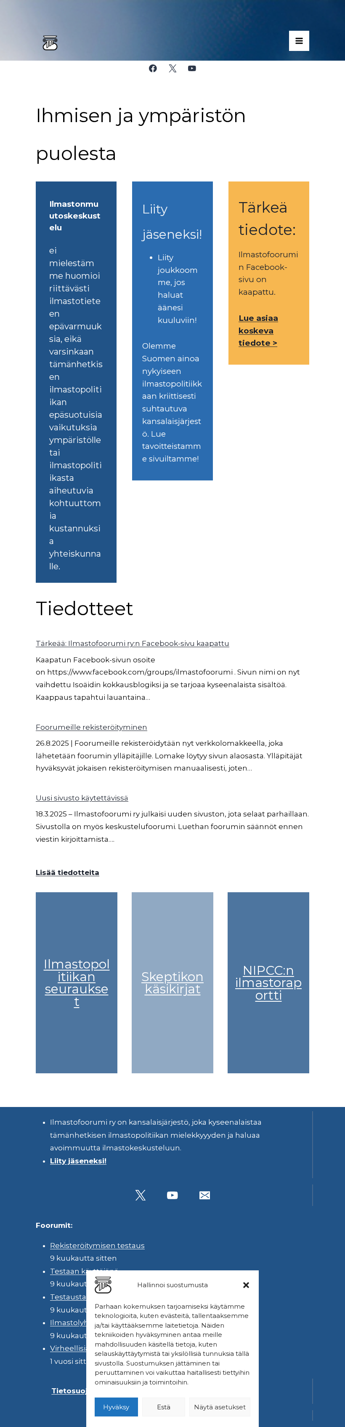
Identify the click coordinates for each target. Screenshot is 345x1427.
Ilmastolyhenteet (82, 1322)
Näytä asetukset (220, 1407)
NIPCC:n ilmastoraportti (268, 983)
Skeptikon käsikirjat (172, 983)
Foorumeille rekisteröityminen (91, 727)
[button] (246, 1285)
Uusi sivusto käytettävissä (82, 798)
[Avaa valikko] (299, 41)
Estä (163, 1407)
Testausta (68, 1297)
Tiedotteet (84, 608)
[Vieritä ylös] (315, 1414)
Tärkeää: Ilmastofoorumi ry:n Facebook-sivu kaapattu (132, 643)
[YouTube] (192, 68)
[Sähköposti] (204, 1195)
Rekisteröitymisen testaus (97, 1245)
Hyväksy (116, 1407)
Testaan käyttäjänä (84, 1271)
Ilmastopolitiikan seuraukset (77, 982)
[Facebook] (153, 68)
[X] (172, 68)
